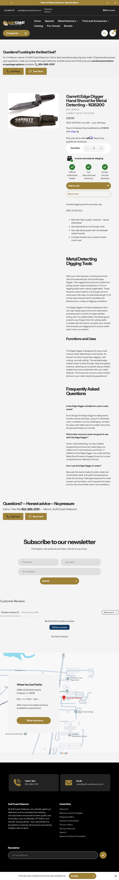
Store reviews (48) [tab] (29, 612)
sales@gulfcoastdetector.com (29, 10)
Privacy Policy (66, 824)
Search (62, 832)
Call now (15, 516)
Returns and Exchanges (70, 813)
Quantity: (75, 148)
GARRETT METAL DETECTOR (80, 113)
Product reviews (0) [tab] (10, 612)
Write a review (59, 627)
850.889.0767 (9, 10)
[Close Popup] (116, 876)
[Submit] (103, 855)
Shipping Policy (66, 817)
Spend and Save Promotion (72, 836)
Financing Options (48, 10)
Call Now (15, 71)
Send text (38, 516)
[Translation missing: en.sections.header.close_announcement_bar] (115, 2)
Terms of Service (67, 828)
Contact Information (69, 820)
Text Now (38, 71)
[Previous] (11, 2)
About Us (63, 809)
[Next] (107, 2)
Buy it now (73, 194)
